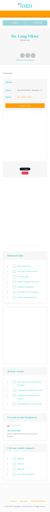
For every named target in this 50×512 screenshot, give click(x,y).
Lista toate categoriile (25, 474)
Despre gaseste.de (24, 266)
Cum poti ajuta (23, 277)
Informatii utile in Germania (28, 292)
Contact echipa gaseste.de (26, 297)
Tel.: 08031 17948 (24, 97)
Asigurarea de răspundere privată (29, 390)
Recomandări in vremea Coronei (29, 404)
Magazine (21, 469)
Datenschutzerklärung (38, 501)
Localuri (20, 464)
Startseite (13, 501)
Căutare (37, 23)
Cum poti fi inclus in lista (27, 271)
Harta (15, 23)
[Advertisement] (25, 211)
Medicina (20, 459)
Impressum (23, 501)
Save (26, 173)
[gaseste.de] (25, 5)
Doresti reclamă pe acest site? (28, 282)
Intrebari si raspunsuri (25, 287)
